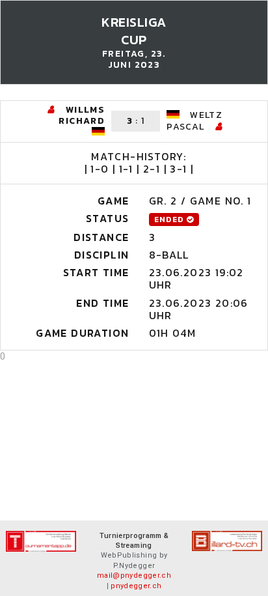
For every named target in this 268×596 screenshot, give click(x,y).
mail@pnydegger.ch (134, 575)
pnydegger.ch (136, 586)
